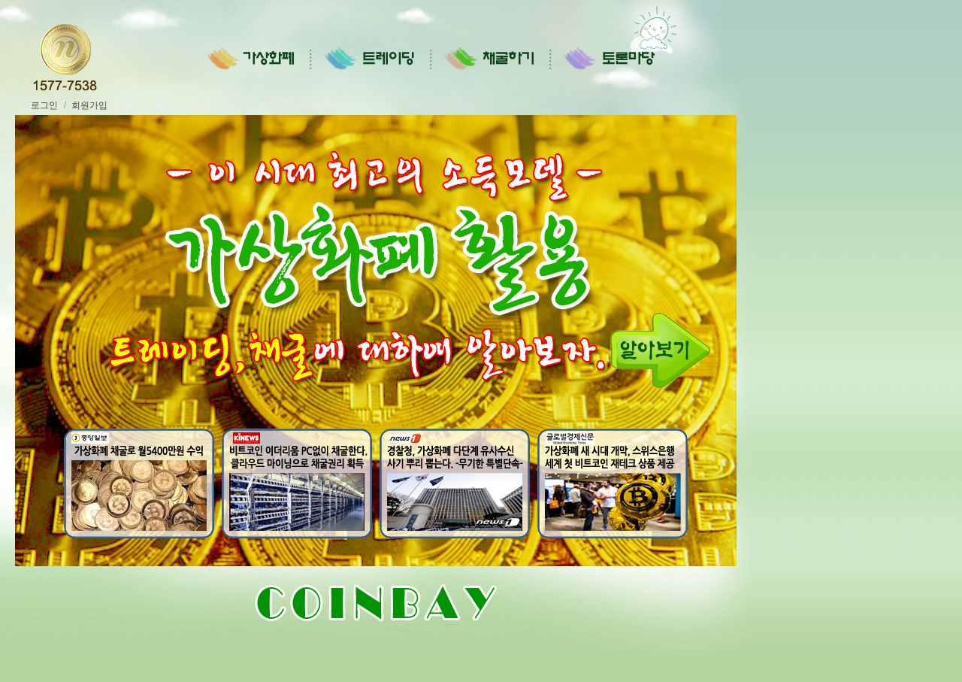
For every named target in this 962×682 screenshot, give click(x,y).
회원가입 (89, 105)
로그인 (42, 105)
